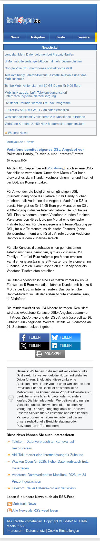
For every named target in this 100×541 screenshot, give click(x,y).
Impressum (15, 531)
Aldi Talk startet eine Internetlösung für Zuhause (47, 455)
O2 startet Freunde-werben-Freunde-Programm (38, 103)
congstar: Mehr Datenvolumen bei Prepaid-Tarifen (39, 54)
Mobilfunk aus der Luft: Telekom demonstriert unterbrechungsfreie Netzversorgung (36, 94)
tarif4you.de (15, 142)
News (15, 37)
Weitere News (17, 132)
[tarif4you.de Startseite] (23, 20)
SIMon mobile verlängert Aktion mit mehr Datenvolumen (43, 61)
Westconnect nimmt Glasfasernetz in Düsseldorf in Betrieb (45, 116)
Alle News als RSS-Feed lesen (35, 510)
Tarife (60, 37)
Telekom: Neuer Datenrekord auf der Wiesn (44, 488)
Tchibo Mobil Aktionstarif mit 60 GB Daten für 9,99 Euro (43, 85)
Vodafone (55, 168)
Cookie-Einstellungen (63, 531)
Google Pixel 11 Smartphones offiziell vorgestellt (38, 68)
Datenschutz (35, 531)
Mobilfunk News (24, 504)
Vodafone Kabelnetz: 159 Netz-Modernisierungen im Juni (44, 123)
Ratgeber (38, 37)
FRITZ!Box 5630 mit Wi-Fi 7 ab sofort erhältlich (37, 110)
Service (83, 37)
